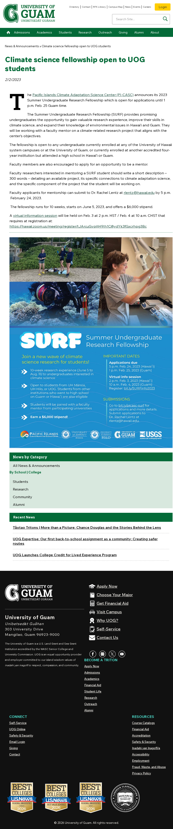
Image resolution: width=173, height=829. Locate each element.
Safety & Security (21, 735)
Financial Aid (92, 685)
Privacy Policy (141, 773)
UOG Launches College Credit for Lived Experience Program (65, 555)
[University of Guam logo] (29, 14)
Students (65, 32)
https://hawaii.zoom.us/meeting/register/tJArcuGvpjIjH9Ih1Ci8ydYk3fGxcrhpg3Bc (78, 226)
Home (8, 32)
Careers (147, 6)
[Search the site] (165, 18)
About (154, 32)
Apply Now (91, 666)
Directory (74, 6)
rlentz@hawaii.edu (139, 192)
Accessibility (140, 754)
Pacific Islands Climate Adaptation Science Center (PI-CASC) (83, 94)
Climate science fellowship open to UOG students (76, 46)
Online (17, 729)
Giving (123, 32)
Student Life (92, 691)
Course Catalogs (143, 723)
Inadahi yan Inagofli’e (146, 748)
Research (85, 32)
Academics (44, 32)
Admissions (22, 32)
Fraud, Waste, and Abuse (149, 767)
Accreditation (141, 735)
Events (136, 6)
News (128, 6)
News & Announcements (22, 46)
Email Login (17, 742)
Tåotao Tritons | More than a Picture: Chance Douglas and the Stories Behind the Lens (87, 527)
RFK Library (99, 6)
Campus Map (115, 6)
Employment (140, 760)
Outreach (105, 32)
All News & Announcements (36, 465)
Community (22, 497)
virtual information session (35, 215)
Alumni (139, 32)
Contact (86, 6)
